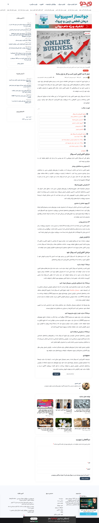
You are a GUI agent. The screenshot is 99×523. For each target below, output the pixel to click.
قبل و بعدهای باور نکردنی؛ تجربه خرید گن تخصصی (64, 410)
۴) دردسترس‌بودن (79, 126)
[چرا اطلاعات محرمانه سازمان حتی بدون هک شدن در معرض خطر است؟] (82, 403)
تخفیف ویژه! (88, 514)
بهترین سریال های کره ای (23, 10)
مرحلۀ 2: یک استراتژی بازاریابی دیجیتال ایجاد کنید (72, 140)
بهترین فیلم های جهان (12, 10)
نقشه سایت (60, 503)
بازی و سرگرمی (33, 4)
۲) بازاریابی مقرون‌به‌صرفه (77, 120)
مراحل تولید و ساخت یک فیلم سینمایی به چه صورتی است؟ (21, 507)
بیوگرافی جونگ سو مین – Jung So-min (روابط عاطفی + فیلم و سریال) (21, 499)
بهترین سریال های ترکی (73, 10)
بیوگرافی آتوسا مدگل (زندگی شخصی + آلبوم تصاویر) (22, 511)
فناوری (41, 4)
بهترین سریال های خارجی (61, 10)
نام (89, 463)
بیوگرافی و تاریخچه (51, 4)
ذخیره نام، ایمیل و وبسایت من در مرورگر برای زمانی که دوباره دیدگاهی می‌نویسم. (70, 475)
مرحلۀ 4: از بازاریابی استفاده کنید (76, 146)
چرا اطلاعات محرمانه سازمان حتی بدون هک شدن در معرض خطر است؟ (82, 410)
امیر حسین (85, 77)
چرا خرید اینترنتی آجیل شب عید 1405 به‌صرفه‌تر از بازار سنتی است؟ (45, 429)
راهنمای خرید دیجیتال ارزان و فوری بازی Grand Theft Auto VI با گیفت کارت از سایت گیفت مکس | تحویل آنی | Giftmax (45, 412)
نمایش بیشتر (20, 63)
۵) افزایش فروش (79, 129)
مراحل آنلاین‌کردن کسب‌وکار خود (78, 134)
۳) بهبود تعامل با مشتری (77, 123)
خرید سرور (28, 117)
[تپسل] (24, 515)
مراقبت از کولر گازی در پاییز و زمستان (82, 428)
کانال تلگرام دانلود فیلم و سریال (36, 10)
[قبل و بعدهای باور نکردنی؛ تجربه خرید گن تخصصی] (63, 403)
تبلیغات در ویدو (59, 508)
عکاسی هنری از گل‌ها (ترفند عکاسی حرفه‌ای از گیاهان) (64, 429)
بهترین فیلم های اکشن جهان (85, 10)
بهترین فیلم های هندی (49, 10)
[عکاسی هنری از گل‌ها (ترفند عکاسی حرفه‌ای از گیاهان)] (63, 422)
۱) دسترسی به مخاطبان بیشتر (77, 116)
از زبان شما (82, 67)
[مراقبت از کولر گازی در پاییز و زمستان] (82, 422)
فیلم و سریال (62, 4)
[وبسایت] (80, 388)
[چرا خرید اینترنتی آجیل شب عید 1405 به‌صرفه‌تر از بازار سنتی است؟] (45, 422)
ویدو (87, 67)
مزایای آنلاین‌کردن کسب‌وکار (79, 114)
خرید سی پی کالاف (26, 119)
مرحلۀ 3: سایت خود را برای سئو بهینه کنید (74, 143)
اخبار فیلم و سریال (72, 4)
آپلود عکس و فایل (58, 514)
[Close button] (75, 515)
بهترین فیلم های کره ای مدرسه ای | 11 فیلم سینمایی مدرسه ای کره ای (22, 503)
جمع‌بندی (83, 151)
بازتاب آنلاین (60, 510)
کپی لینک (56, 374)
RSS (62, 512)
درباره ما (61, 499)
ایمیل (88, 469)
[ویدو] (86, 4)
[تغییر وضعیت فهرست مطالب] (38, 109)
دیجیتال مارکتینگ (74, 290)
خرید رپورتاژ (60, 505)
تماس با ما (60, 501)
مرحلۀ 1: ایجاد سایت (78, 136)
